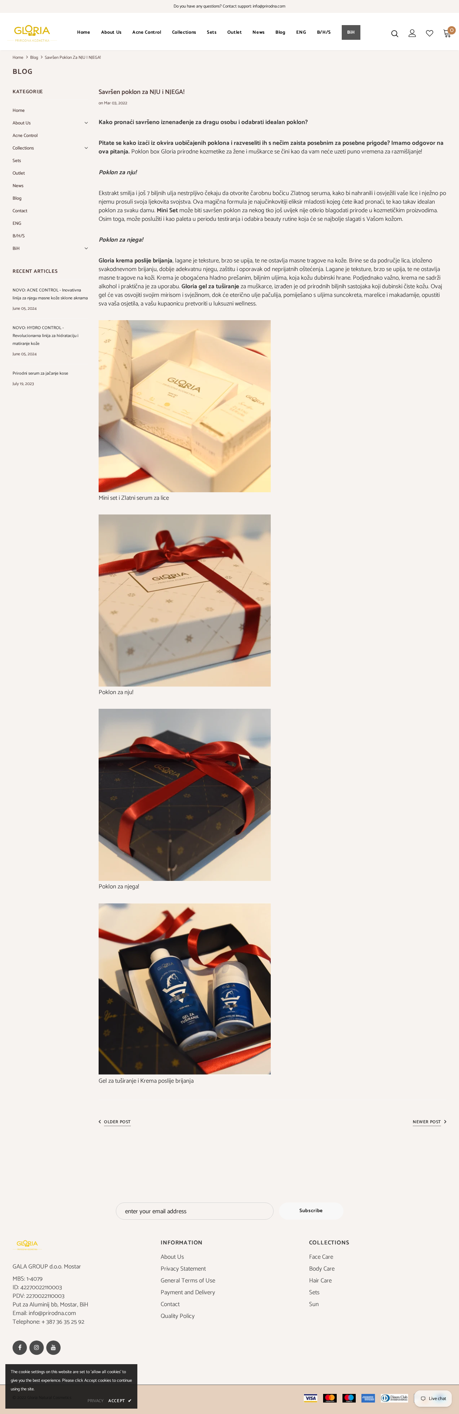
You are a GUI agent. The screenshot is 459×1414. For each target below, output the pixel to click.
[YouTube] (53, 1348)
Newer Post (427, 1122)
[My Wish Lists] (429, 33)
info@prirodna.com (269, 6)
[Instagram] (36, 1348)
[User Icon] (412, 33)
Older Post (117, 1122)
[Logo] (32, 33)
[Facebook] (20, 1348)
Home (18, 57)
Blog (34, 57)
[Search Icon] (394, 33)
